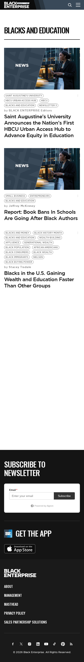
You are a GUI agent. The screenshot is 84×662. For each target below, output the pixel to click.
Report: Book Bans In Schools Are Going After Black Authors (41, 215)
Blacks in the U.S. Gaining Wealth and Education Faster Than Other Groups (39, 279)
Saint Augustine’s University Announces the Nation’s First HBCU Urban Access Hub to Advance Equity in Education (39, 126)
